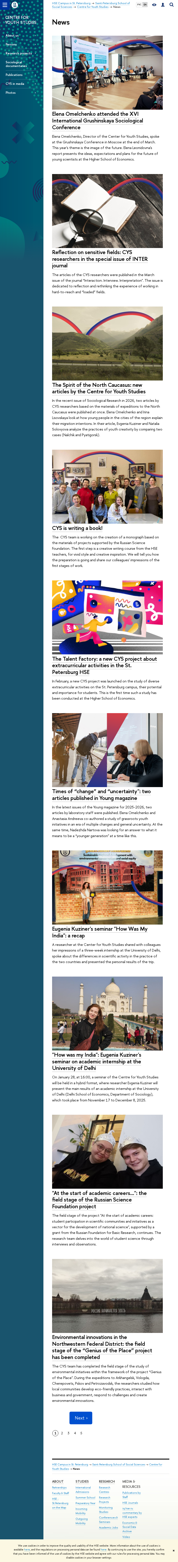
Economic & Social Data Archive (129, 1527)
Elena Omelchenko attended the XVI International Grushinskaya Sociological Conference (97, 120)
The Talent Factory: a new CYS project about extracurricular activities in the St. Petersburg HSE (104, 665)
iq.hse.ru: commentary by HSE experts (132, 1513)
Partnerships (59, 1487)
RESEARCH (107, 1481)
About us (12, 35)
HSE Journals (130, 1503)
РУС (139, 4)
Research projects (19, 53)
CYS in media (15, 84)
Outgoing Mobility (82, 1521)
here (27, 1549)
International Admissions (83, 1490)
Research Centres (104, 1490)
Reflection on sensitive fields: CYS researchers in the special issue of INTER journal (100, 258)
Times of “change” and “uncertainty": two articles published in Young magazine (101, 794)
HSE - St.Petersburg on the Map (60, 1503)
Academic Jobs (108, 1527)
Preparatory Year (85, 1503)
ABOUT (58, 1481)
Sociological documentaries (16, 64)
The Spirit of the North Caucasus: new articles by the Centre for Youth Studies (99, 388)
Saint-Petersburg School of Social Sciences (118, 1464)
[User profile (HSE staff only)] (163, 5)
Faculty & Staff (60, 1493)
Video (126, 1537)
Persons (11, 44)
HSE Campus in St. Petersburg (70, 1464)
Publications (14, 75)
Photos (11, 93)
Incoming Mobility (81, 1511)
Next (79, 1418)
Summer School (85, 1497)
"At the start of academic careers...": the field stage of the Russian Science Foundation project (99, 1199)
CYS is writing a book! (77, 528)
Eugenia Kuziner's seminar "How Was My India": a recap (100, 932)
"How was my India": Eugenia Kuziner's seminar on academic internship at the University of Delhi (96, 1061)
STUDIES (82, 1481)
